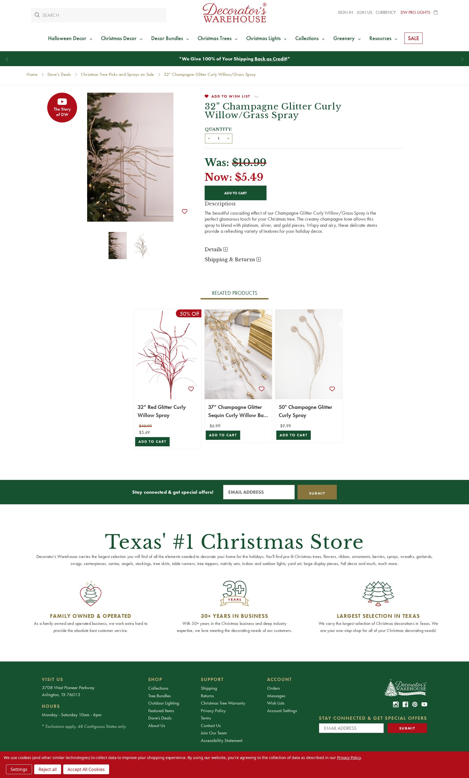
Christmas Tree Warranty (223, 703)
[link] (396, 704)
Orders (273, 688)
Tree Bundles (159, 696)
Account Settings (282, 711)
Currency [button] (386, 12)
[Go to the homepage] (234, 12)
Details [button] (214, 250)
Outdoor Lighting (163, 703)
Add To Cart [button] (152, 441)
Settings (19, 769)
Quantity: (218, 129)
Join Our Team (214, 733)
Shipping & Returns (230, 260)
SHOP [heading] (155, 679)
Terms (206, 718)
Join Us (364, 12)
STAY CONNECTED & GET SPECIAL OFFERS (373, 718)
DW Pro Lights (415, 12)
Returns (207, 696)
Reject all (48, 769)
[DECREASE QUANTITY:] (209, 138)
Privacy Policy (213, 711)
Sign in (345, 12)
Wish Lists (275, 703)
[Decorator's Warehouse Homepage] (405, 687)
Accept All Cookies (86, 769)
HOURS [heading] (51, 706)
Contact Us (211, 725)
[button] (436, 12)
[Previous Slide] (7, 59)
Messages (276, 696)
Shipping (209, 688)
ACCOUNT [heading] (279, 679)
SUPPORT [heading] (212, 679)
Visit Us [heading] (52, 679)
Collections (158, 688)
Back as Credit (270, 59)
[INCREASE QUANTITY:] (228, 138)
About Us (156, 725)
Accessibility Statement (221, 740)
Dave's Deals (160, 718)
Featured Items (161, 711)
